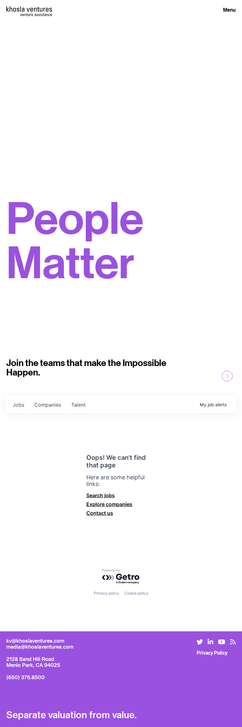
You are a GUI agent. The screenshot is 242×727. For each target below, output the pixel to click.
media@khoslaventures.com (39, 647)
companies (47, 405)
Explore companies (109, 504)
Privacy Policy (212, 652)
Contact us (99, 513)
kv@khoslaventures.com (35, 641)
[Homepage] (29, 9)
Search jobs (100, 495)
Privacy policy (106, 593)
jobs (18, 405)
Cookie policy (136, 593)
